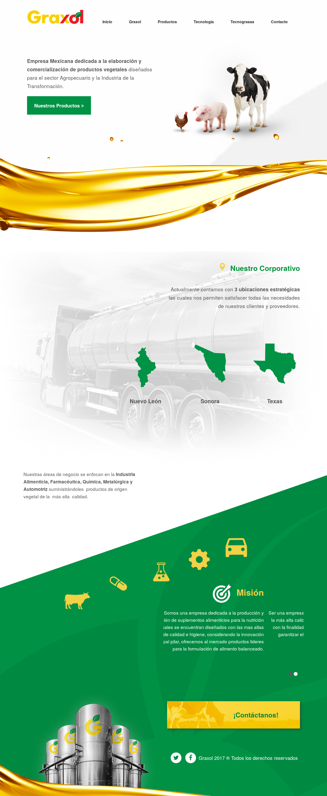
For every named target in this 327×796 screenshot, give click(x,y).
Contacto (279, 21)
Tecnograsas (242, 21)
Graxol (135, 21)
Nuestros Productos (57, 105)
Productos (167, 21)
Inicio (107, 21)
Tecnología (204, 21)
